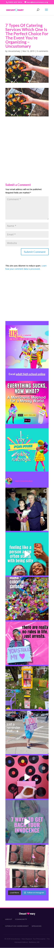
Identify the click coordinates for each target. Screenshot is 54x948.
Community (21, 919)
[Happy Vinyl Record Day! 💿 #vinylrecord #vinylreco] (27, 777)
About (8, 919)
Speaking (37, 926)
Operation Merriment (17, 926)
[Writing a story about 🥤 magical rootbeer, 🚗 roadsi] (27, 821)
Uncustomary (14, 51)
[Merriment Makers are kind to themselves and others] (27, 732)
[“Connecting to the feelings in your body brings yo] (27, 866)
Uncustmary (27, 913)
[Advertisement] (27, 143)
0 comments (42, 51)
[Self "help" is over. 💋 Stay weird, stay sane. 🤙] (27, 554)
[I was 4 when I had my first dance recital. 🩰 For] (27, 509)
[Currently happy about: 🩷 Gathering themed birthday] (27, 687)
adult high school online (30, 374)
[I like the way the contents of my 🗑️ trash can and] (27, 598)
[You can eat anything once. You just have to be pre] (27, 643)
